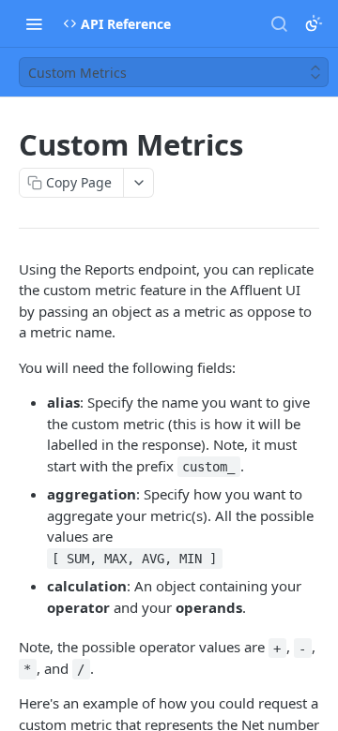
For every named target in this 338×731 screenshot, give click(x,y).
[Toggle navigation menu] (34, 23)
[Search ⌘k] (279, 23)
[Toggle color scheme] (314, 23)
